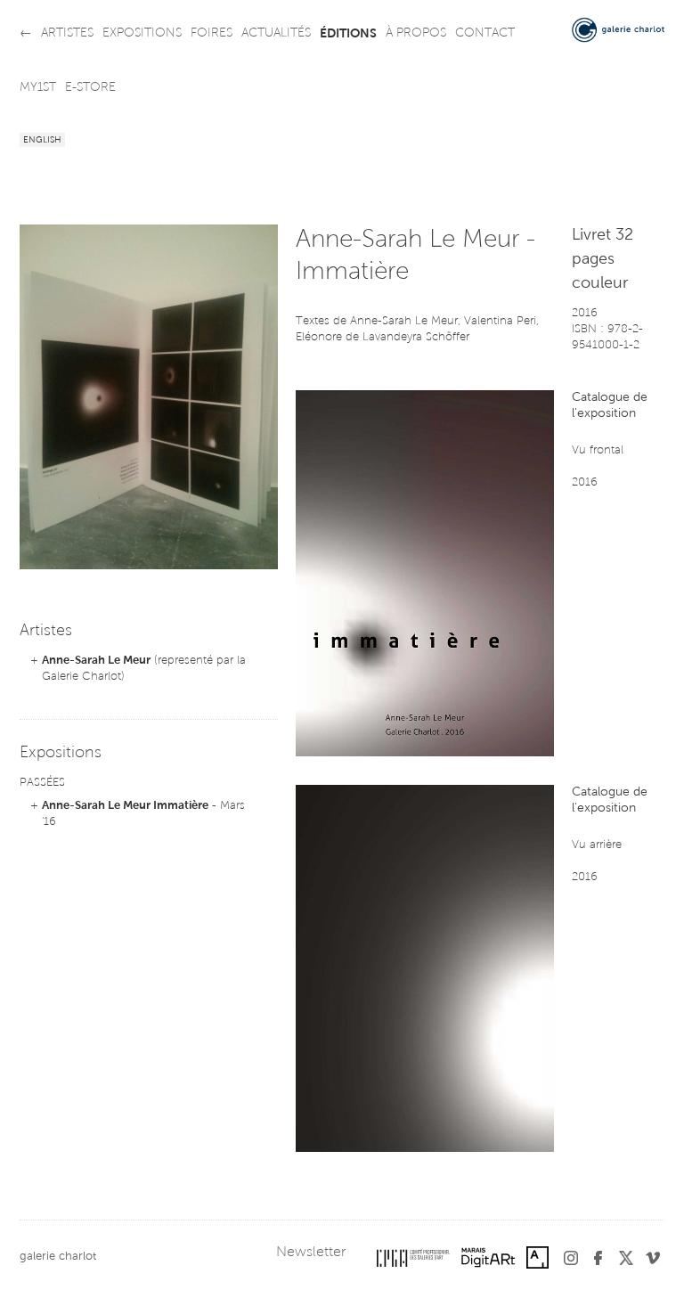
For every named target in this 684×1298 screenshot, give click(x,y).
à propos (416, 34)
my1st (38, 88)
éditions (348, 34)
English (42, 140)
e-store (90, 88)
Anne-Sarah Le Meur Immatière (125, 806)
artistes (67, 34)
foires (211, 34)
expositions (142, 34)
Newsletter (311, 1252)
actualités (276, 34)
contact (485, 34)
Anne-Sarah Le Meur (96, 660)
